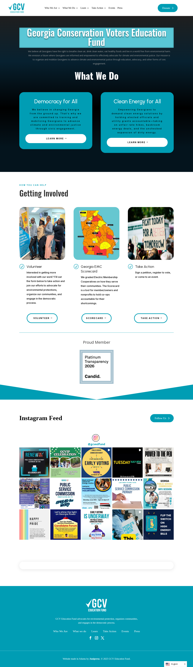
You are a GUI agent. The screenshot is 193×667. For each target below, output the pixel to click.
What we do (79, 631)
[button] (34, 462)
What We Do (69, 8)
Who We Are (51, 8)
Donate (166, 8)
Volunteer (34, 266)
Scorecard (94, 318)
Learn (83, 8)
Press (119, 8)
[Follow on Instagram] (96, 637)
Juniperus (94, 658)
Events (112, 8)
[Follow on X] (102, 637)
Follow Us (160, 418)
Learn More (55, 138)
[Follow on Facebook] (90, 637)
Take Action (97, 8)
